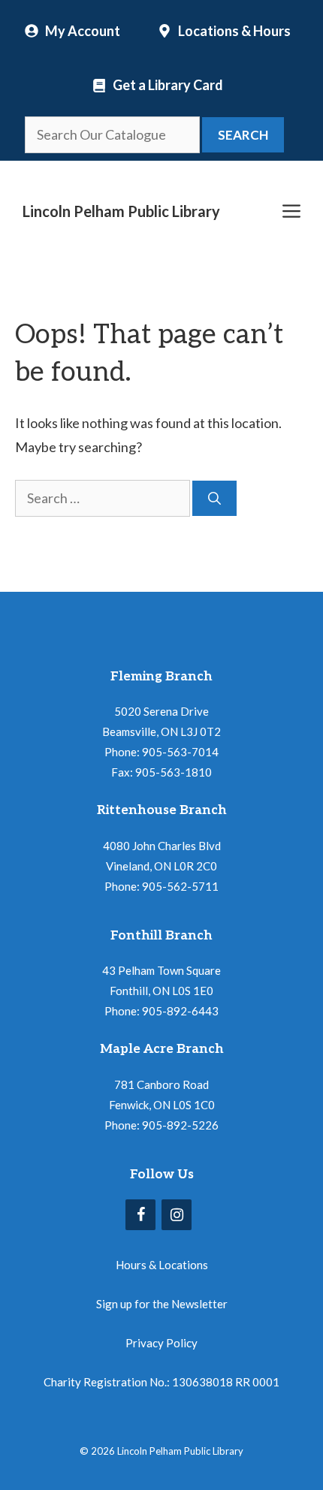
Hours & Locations (162, 1264)
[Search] (214, 499)
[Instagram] (177, 1214)
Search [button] (243, 135)
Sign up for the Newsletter (162, 1304)
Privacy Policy (161, 1343)
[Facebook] (140, 1214)
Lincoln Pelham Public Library (121, 211)
